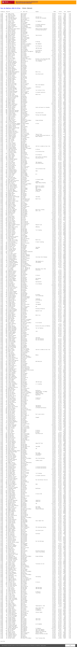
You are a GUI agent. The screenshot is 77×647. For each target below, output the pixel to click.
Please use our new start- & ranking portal (24, 2)
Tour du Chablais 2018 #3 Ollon (10, 8)
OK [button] (70, 645)
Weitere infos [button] (43, 645)
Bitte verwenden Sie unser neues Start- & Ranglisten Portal (27, 1)
